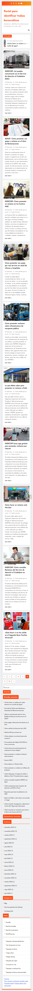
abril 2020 (7, 893)
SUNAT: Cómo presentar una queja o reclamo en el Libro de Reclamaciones (16, 141)
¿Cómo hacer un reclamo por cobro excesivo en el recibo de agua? (14, 703)
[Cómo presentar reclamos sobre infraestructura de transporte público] (16, 312)
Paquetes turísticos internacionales (16, 972)
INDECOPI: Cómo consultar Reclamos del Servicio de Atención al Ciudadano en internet (15, 571)
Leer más (7, 113)
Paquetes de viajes (11, 961)
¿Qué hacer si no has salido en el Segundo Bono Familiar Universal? (16, 635)
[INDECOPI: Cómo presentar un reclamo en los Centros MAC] (16, 190)
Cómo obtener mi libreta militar (13, 764)
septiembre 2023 (9, 839)
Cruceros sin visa (11, 965)
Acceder (8, 922)
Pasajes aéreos (19, 983)
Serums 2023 (8, 760)
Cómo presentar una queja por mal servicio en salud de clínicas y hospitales (16, 265)
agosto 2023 (8, 843)
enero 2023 (7, 870)
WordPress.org (10, 934)
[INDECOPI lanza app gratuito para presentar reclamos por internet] (16, 434)
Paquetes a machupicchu (13, 968)
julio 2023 (7, 847)
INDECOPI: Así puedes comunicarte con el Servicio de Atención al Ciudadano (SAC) (15, 75)
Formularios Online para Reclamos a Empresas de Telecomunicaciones (14, 709)
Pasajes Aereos (10, 957)
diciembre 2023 (9, 827)
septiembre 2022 (9, 886)
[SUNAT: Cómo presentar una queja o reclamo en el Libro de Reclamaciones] (16, 127)
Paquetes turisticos (11, 949)
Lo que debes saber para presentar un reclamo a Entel (16, 386)
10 (9, 681)
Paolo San (9, 82)
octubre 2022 (8, 882)
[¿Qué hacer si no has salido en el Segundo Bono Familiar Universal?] (16, 621)
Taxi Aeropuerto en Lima (13, 945)
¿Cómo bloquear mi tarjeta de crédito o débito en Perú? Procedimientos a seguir (16, 775)
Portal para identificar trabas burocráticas (14, 15)
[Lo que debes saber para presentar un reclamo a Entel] (16, 375)
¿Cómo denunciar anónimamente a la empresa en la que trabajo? (15, 749)
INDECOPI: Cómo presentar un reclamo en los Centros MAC (15, 204)
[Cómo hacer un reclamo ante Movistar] (16, 494)
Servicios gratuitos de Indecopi (14, 66)
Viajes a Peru (10, 953)
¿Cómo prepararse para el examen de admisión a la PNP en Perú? (15, 787)
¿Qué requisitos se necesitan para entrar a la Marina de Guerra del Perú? (16, 811)
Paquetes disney (9, 983)
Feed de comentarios (12, 930)
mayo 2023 (7, 854)
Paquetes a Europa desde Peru (15, 941)
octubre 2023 (8, 835)
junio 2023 (7, 851)
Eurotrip (6, 979)
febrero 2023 (8, 866)
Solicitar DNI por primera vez (12, 732)
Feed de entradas (11, 926)
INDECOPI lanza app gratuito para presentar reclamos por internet (16, 446)
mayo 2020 (7, 889)
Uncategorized (8, 911)
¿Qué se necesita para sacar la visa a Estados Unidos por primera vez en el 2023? (15, 716)
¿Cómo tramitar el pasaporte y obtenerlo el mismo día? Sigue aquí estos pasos (16, 805)
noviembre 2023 (9, 831)
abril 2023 (7, 858)
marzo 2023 (8, 862)
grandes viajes (23, 981)
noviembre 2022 (9, 878)
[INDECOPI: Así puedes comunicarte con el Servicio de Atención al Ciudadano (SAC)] (16, 59)
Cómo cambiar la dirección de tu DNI (15, 728)
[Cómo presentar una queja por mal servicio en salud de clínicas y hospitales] (16, 252)
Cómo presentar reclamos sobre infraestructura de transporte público (15, 326)
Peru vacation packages (11, 981)
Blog (6, 134)
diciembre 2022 (9, 874)
